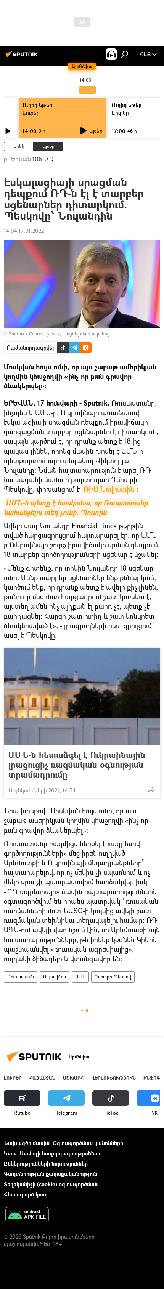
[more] (151, 789)
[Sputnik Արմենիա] (23, 57)
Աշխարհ (73, 1078)
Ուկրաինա (54, 976)
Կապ (10, 1153)
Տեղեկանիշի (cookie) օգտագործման (51, 1184)
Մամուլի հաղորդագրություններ (60, 1153)
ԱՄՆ (80, 976)
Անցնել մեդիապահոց (86, 333)
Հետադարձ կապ (26, 1194)
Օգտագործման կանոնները (88, 1142)
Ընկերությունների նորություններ (46, 1163)
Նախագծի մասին (27, 1142)
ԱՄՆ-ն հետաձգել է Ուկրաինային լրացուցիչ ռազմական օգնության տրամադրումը (76, 764)
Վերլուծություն (113, 1078)
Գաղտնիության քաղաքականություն (50, 1173)
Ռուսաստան (20, 976)
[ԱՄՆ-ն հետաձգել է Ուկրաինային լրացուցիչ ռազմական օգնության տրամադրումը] (82, 696)
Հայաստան (42, 1078)
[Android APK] (27, 1215)
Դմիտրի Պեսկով (113, 976)
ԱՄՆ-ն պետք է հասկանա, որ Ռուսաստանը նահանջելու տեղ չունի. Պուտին (77, 507)
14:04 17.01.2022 (24, 230)
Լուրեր (31, 112)
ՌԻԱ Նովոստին (109, 489)
